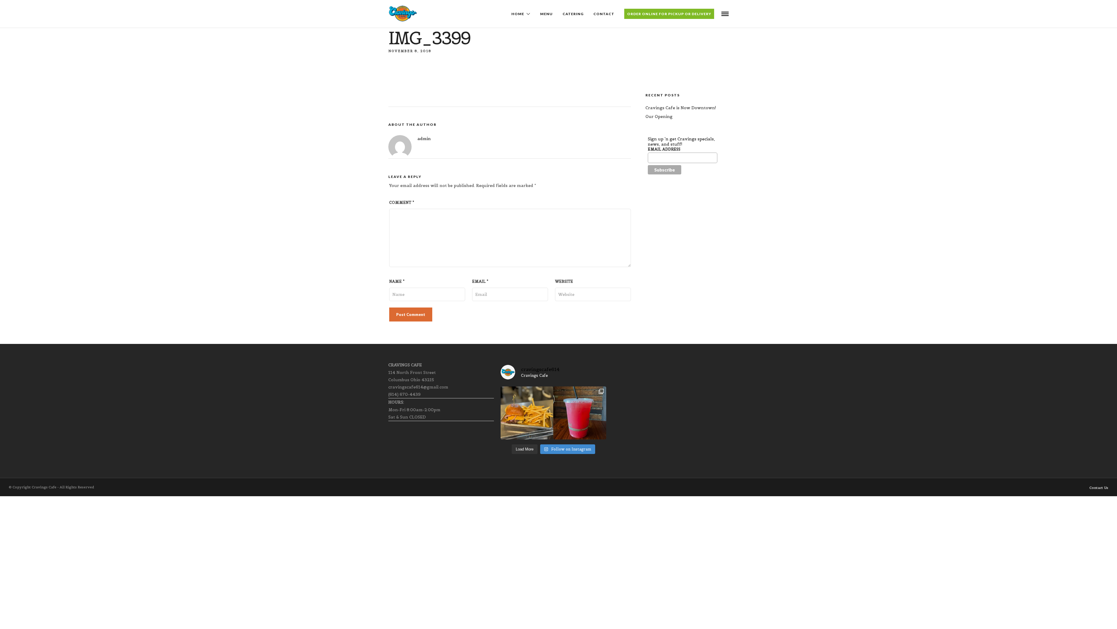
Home (517, 14)
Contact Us (1098, 487)
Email (480, 281)
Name (397, 281)
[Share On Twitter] (23, 616)
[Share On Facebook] (16, 616)
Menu (546, 14)
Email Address (664, 149)
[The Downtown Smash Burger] (527, 412)
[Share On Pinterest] (29, 616)
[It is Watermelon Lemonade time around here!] (579, 412)
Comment (401, 202)
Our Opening (659, 116)
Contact (603, 14)
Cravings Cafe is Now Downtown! (680, 107)
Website (564, 281)
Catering (573, 14)
